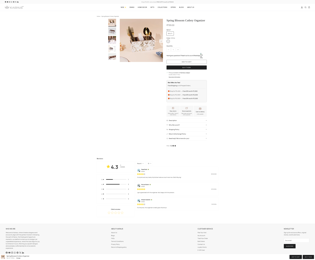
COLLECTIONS (162, 7)
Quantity (170, 46)
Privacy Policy (115, 244)
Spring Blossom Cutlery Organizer (110, 16)
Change (18, 258)
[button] (115, 179)
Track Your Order (203, 238)
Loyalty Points (202, 247)
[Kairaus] (14, 7)
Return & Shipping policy (119, 247)
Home (98, 16)
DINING (132, 7)
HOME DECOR (142, 7)
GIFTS (152, 7)
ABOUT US (190, 7)
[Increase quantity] (178, 50)
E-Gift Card (201, 250)
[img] (141, 174)
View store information (174, 77)
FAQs (113, 238)
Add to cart (187, 62)
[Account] (301, 7)
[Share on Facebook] (173, 145)
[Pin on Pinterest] (175, 145)
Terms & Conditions (117, 241)
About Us (114, 232)
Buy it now (186, 67)
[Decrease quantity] (168, 50)
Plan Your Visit (202, 232)
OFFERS (173, 7)
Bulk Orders (201, 241)
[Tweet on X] (171, 145)
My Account (201, 235)
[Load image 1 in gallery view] (141, 40)
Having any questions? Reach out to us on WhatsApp (183, 55)
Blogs (113, 235)
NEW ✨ (123, 7)
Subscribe (289, 246)
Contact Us (201, 244)
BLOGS (181, 7)
